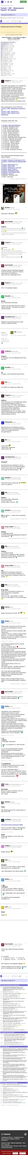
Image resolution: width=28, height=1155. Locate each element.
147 (17, 21)
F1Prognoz (8, 32)
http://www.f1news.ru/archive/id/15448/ (12, 824)
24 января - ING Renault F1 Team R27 (11, 167)
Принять (15, 1153)
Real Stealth (9, 222)
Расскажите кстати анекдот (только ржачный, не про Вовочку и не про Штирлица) (14, 1008)
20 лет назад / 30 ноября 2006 (12, 82)
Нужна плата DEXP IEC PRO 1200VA (11, 1042)
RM (6, 440)
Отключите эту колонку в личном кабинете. (10, 1105)
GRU (6, 860)
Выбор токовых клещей (8, 1009)
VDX (18, 18)
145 (12, 21)
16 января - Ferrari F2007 (8, 166)
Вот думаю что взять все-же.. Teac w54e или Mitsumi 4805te (15, 1096)
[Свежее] (8, 2)
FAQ (2, 1144)
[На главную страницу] (2, 2)
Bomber (7, 207)
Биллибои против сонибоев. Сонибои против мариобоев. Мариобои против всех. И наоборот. (15, 1018)
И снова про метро (7, 1028)
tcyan (22, 18)
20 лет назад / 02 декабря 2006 (13, 880)
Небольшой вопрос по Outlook (9, 1090)
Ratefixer (8, 478)
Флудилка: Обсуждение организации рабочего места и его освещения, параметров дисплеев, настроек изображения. (14, 1012)
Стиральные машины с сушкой (9, 1024)
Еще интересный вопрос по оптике (10, 996)
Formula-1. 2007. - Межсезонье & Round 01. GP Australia (12, 9)
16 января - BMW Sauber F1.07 (9, 164)
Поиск (23, 1143)
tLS (20, 18)
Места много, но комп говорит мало (10, 1101)
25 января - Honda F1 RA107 (9, 169)
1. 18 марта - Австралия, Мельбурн (11, 125)
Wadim (7, 621)
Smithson (8, 351)
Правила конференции (16, 1143)
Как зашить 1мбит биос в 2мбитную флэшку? (12, 1102)
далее (20, 21)
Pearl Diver (9, 18)
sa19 (6, 907)
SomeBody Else (10, 317)
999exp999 (8, 422)
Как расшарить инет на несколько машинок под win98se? (15, 1086)
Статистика (7, 1144)
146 (14, 21)
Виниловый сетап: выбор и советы (10, 1003)
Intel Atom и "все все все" (8, 991)
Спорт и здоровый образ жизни (7, 5)
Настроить (22, 1153)
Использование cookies (7, 1146)
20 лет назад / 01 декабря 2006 (13, 297)
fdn (15, 332)
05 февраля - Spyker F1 (7, 173)
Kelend (7, 607)
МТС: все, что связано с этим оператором (11, 1023)
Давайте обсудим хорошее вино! (10, 1005)
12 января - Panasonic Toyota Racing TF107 (13, 160)
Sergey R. (14, 18)
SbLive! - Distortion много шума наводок (11, 1084)
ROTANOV (8, 819)
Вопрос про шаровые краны (9, 1026)
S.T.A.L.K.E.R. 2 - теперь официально (10, 995)
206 (16, 40)
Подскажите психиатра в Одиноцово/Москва (13, 1037)
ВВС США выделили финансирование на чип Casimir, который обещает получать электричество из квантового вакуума (15, 1072)
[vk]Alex (7, 846)
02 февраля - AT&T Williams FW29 (10, 172)
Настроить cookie (18, 1146)
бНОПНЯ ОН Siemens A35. (8, 1089)
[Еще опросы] (18, 40)
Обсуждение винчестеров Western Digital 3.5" (12, 993)
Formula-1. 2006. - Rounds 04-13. (10, 111)
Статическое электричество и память (10, 1099)
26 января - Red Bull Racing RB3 (10, 170)
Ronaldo (7, 296)
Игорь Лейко (9, 527)
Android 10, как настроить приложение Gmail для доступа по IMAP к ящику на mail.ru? (14, 1035)
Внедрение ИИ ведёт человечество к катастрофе (13, 1029)
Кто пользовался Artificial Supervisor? (11, 1095)
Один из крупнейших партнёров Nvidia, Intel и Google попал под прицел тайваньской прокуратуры (14, 1058)
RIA (6, 382)
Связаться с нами (5, 1143)
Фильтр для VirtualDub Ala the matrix (12, 1044)
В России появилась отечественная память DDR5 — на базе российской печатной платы (14, 1056)
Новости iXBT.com (5, 1046)
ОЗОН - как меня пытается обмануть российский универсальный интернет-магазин (13, 1021)
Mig (6, 492)
